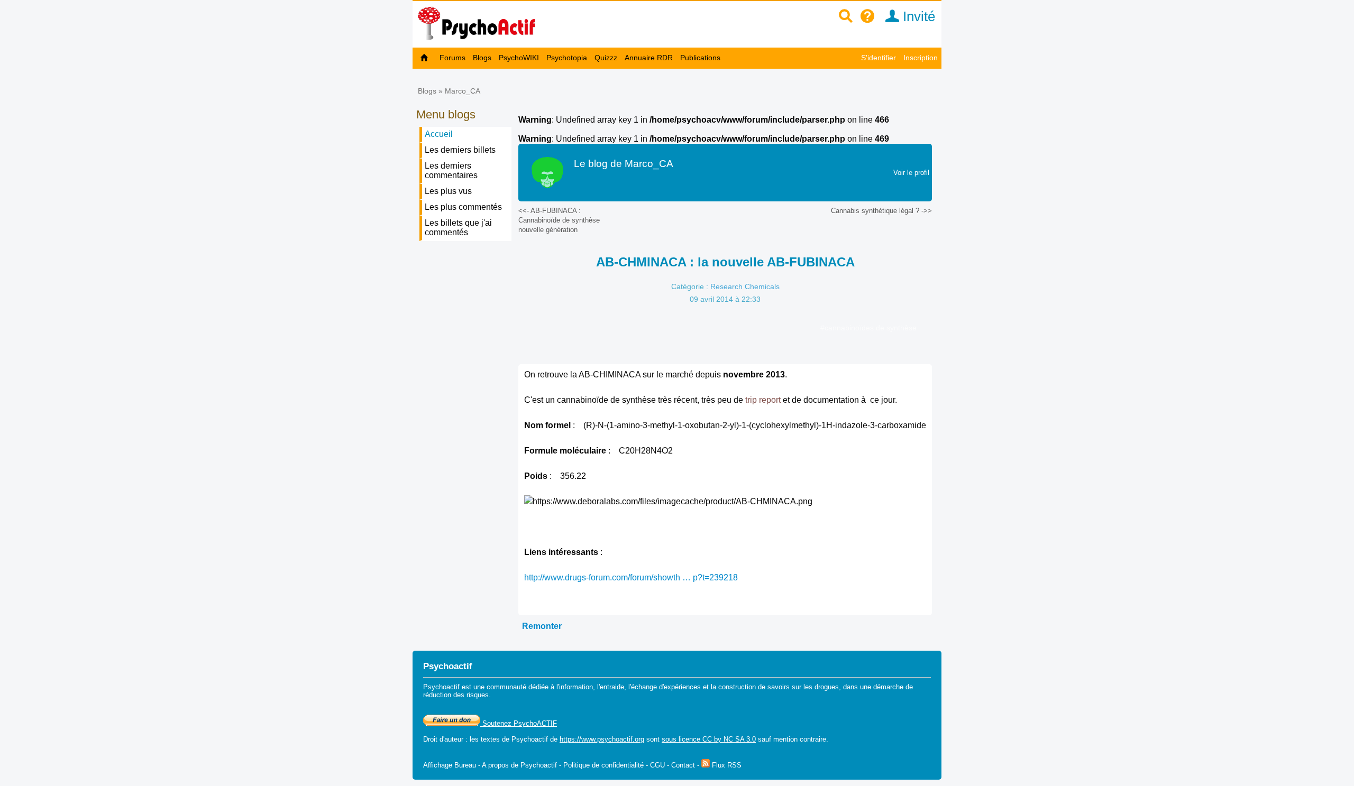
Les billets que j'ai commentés (458, 227)
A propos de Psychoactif (519, 765)
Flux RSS (726, 765)
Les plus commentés (463, 206)
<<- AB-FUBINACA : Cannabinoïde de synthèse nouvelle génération (559, 220)
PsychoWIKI (519, 57)
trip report (763, 399)
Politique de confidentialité (603, 765)
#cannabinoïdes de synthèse (868, 327)
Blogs (482, 57)
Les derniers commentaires (451, 170)
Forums (452, 57)
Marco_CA (462, 91)
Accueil (439, 134)
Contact (683, 765)
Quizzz (605, 57)
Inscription (920, 57)
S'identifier (878, 57)
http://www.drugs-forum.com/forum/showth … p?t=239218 (631, 577)
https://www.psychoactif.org (602, 739)
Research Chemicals (745, 286)
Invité (917, 16)
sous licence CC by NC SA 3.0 (709, 739)
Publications (700, 57)
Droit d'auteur (443, 739)
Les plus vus (448, 191)
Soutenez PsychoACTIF (518, 723)
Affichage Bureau (449, 765)
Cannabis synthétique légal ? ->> (881, 211)
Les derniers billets (460, 149)
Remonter (542, 626)
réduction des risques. (457, 695)
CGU (657, 765)
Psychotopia (566, 57)
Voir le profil (911, 173)
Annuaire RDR (649, 57)
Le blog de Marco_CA (623, 163)
